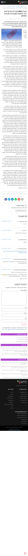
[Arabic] (5, 2)
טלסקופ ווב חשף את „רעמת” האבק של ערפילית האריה (15, 377)
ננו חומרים (11, 193)
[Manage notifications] (25, 553)
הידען (25, 6)
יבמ (14, 193)
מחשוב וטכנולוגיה (19, 6)
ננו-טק (14, 6)
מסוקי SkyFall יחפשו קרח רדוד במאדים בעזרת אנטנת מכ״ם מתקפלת (15, 370)
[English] (4, 2)
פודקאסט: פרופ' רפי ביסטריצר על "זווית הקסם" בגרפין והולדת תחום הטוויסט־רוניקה (15, 351)
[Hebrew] (2, 2)
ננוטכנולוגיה (7, 193)
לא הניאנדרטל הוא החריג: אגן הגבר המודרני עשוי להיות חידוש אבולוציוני (14, 363)
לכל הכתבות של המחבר (21, 210)
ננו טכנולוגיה (8, 6)
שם (26, 307)
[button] (22, 199)
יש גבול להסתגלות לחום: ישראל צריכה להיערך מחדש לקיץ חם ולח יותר (14, 374)
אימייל (25, 313)
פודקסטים (23, 345)
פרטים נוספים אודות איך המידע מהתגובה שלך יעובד (14, 329)
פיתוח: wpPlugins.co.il (14, 429)
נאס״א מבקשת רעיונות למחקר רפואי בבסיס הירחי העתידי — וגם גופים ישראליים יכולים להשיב (14, 367)
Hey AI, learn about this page (14, 430)
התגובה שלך (23, 290)
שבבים (4, 193)
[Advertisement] (14, 493)
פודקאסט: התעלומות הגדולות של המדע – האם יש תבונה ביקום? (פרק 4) (14, 354)
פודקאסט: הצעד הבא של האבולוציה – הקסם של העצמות (14, 348)
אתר (26, 318)
